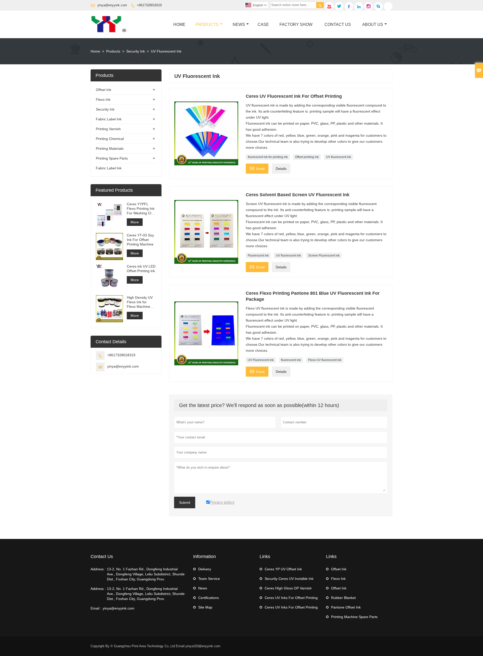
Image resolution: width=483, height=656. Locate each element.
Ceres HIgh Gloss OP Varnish (288, 588)
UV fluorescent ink (338, 157)
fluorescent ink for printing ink (268, 157)
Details (281, 169)
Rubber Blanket (343, 598)
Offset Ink (103, 90)
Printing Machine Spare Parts (354, 617)
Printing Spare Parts (112, 158)
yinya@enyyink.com (112, 5)
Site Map (205, 607)
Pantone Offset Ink (346, 607)
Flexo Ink (103, 99)
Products (207, 24)
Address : (98, 569)
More (135, 222)
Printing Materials (110, 148)
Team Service (209, 579)
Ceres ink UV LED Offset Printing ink (141, 268)
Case (263, 24)
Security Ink (135, 51)
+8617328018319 (149, 5)
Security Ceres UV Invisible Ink (289, 579)
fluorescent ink (291, 360)
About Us (372, 24)
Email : (96, 608)
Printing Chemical (110, 139)
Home (179, 24)
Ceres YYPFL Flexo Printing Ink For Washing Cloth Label (141, 208)
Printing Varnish (108, 129)
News (239, 24)
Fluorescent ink (258, 255)
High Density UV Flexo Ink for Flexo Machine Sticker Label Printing (140, 302)
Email (257, 168)
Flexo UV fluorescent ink (324, 360)
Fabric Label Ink (109, 119)
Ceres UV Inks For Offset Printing (291, 598)
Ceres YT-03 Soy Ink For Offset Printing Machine (140, 239)
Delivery (204, 569)
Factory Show (295, 24)
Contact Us (338, 24)
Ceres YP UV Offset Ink (283, 569)
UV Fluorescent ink (261, 360)
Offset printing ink (307, 157)
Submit (184, 502)
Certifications (208, 598)
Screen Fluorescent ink (324, 255)
